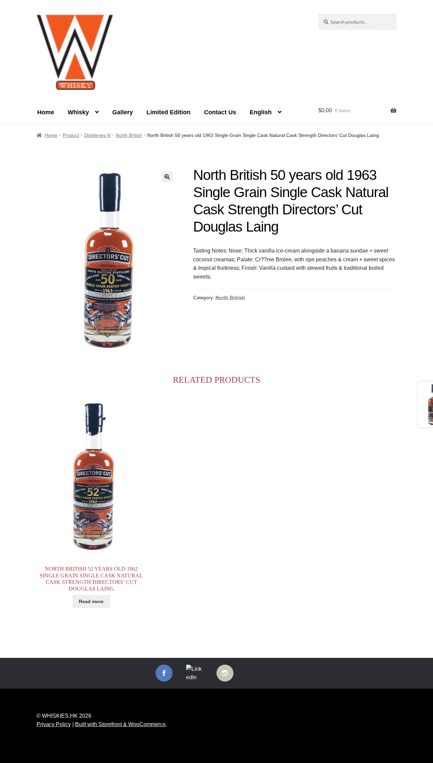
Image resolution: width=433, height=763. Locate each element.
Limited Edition (168, 112)
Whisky (78, 112)
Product (71, 135)
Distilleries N (97, 135)
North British (129, 135)
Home (45, 112)
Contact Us (220, 112)
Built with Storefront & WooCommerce (120, 724)
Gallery (122, 112)
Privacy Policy (54, 724)
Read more (91, 601)
